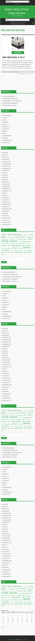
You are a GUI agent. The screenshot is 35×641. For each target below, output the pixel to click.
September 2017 (6, 191)
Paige (32, 245)
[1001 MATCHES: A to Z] (18, 43)
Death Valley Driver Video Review (17, 11)
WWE (25, 252)
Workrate (5, 142)
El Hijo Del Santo (26, 242)
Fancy (4, 124)
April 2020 (5, 152)
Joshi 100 (4, 129)
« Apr (2, 627)
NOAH (23, 246)
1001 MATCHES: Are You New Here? (11, 101)
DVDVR (4, 122)
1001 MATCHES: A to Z (13, 57)
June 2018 (5, 175)
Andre (8, 237)
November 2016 (6, 204)
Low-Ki (27, 243)
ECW (19, 241)
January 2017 (5, 200)
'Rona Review (6, 115)
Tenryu (12, 250)
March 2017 (5, 197)
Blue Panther (20, 237)
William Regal (10, 252)
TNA (22, 250)
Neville (9, 245)
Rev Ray (10, 248)
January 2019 (5, 159)
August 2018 (5, 170)
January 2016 (5, 220)
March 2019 (5, 157)
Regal (6, 248)
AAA (29, 235)
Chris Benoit (29, 237)
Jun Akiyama (12, 243)
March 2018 (5, 182)
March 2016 (5, 215)
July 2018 (4, 173)
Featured (4, 126)
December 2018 (6, 161)
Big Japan (13, 237)
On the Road (5, 135)
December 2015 (6, 222)
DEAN (4, 241)
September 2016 (6, 209)
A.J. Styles (24, 235)
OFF (3, 133)
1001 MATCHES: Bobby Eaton (10, 98)
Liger (23, 243)
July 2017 (4, 193)
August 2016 (5, 211)
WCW (3, 252)
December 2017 (6, 188)
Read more (17, 52)
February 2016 (6, 218)
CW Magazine (11, 639)
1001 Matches (14, 234)
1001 (3, 117)
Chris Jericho (12, 239)
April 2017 (5, 195)
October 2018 (6, 166)
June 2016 (5, 213)
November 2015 (6, 224)
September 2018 (6, 168)
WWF (30, 252)
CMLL (30, 239)
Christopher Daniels (21, 239)
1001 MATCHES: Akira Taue (9, 105)
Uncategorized (6, 140)
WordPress (24, 639)
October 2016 (6, 206)
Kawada (18, 243)
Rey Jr (15, 248)
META (3, 131)
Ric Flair (20, 248)
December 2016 (6, 202)
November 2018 (6, 164)
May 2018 (5, 177)
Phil (5, 72)
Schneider (5, 250)
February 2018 (6, 184)
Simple (4, 138)
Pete (2, 248)
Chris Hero (5, 239)
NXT (28, 245)
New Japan (16, 245)
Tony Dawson (28, 250)
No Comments (14, 72)
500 (3, 120)
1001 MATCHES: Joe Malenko (10, 103)
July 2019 (4, 155)
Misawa (3, 246)
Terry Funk (17, 250)
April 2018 (5, 179)
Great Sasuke (5, 243)
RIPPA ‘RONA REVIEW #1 (8, 96)
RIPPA (27, 247)
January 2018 (5, 186)
